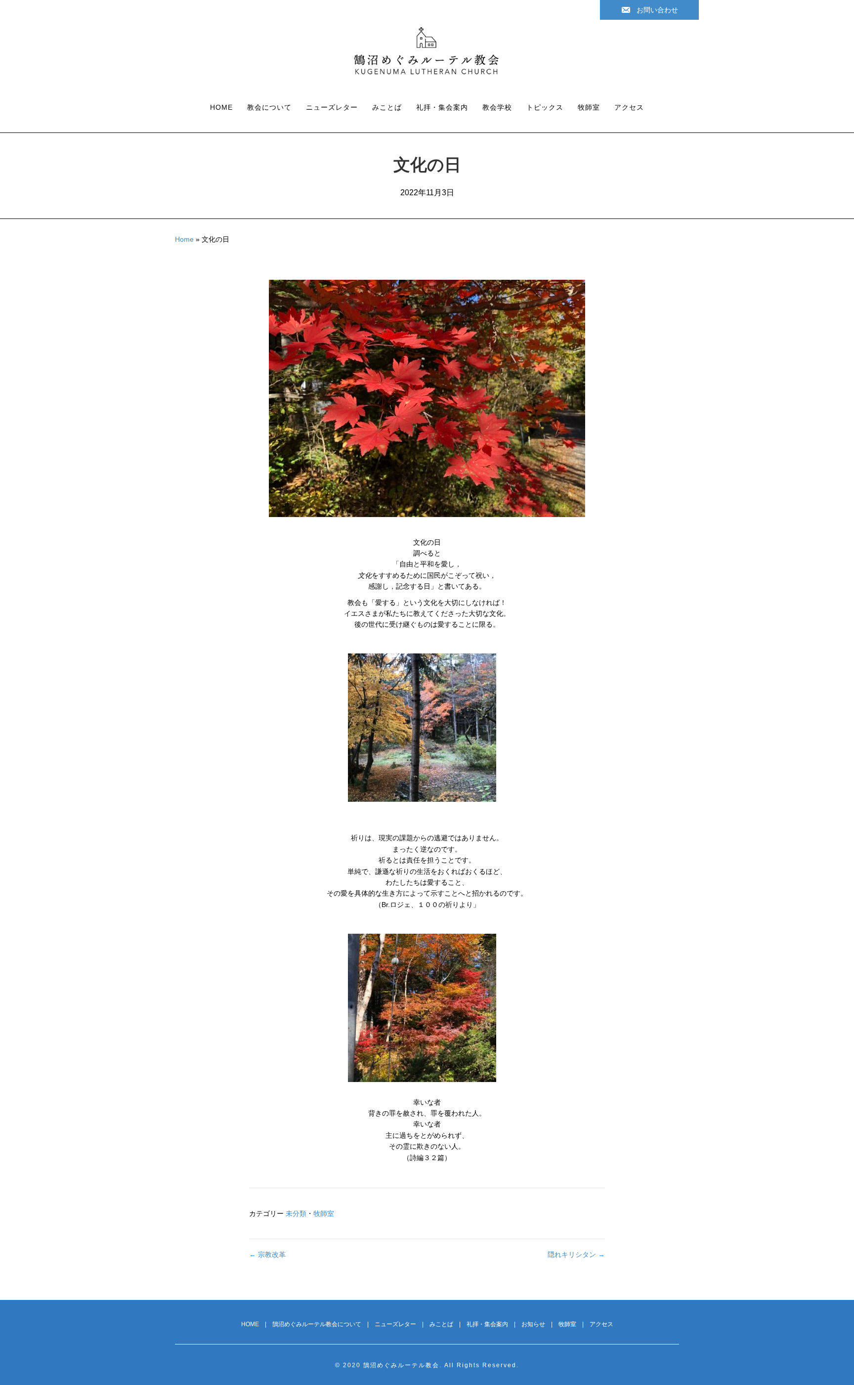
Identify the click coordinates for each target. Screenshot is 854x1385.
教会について (269, 107)
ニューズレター (332, 107)
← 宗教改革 (267, 1254)
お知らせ (533, 1324)
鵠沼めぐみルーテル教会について (316, 1324)
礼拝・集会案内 (442, 107)
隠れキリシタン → (576, 1254)
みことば (387, 107)
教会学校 (497, 107)
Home (184, 239)
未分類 (296, 1213)
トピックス (544, 107)
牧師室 (589, 107)
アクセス (629, 107)
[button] (649, 10)
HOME (221, 107)
